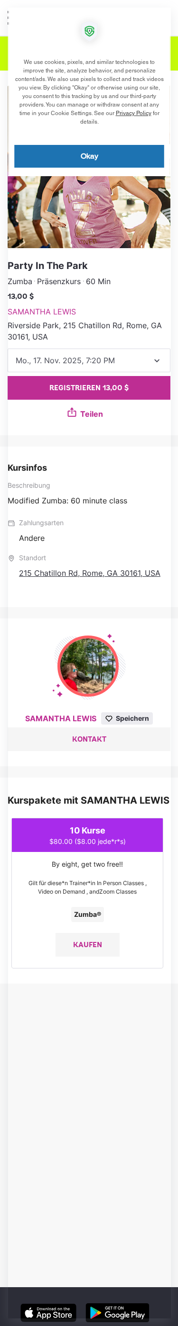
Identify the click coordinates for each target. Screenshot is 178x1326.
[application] (89, 663)
